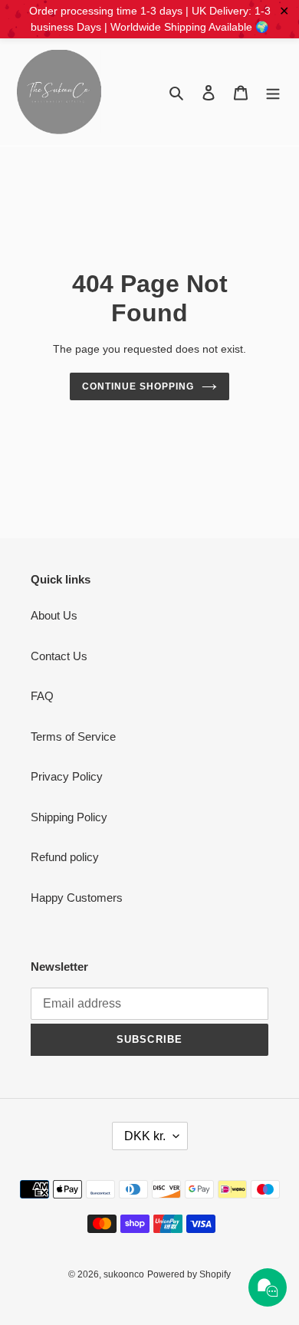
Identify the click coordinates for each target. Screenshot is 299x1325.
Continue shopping (138, 386)
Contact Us (59, 655)
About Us (54, 615)
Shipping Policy (69, 817)
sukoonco (124, 1274)
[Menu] (273, 92)
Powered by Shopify (189, 1274)
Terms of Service (73, 736)
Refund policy (65, 856)
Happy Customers (77, 897)
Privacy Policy (67, 776)
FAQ (42, 695)
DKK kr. (145, 1136)
